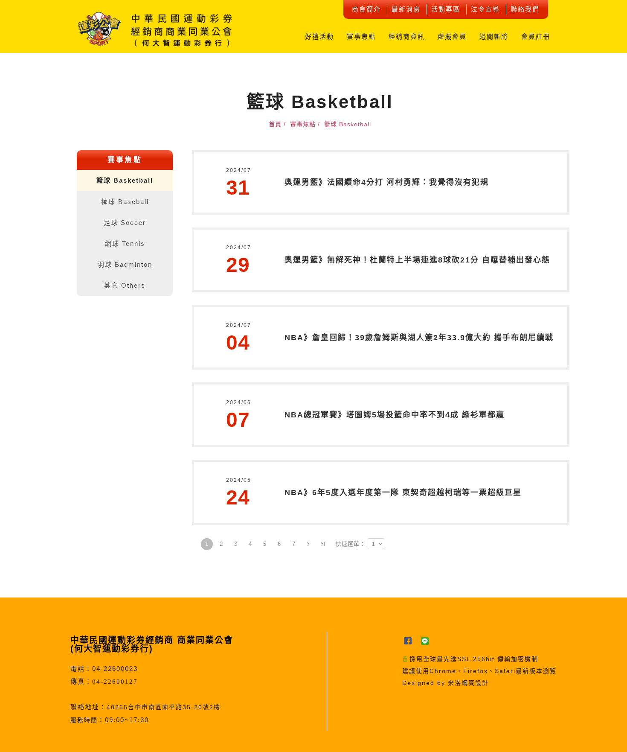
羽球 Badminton (125, 264)
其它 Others (124, 285)
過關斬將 (493, 36)
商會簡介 (366, 9)
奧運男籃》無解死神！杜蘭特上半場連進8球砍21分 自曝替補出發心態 (417, 260)
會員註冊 (535, 36)
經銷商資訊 (407, 36)
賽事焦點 (361, 36)
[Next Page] (308, 544)
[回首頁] (156, 29)
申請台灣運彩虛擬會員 (614, 270)
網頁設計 (475, 682)
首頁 (275, 124)
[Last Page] (323, 544)
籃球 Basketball (124, 180)
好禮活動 (319, 36)
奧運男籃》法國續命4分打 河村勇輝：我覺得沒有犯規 (386, 182)
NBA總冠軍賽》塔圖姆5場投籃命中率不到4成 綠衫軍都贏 (394, 415)
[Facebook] (410, 641)
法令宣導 (485, 9)
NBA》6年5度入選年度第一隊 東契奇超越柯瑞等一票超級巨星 (403, 492)
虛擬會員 (452, 36)
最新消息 (406, 9)
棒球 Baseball (125, 201)
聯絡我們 (525, 9)
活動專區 (445, 9)
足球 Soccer (125, 222)
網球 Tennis (125, 243)
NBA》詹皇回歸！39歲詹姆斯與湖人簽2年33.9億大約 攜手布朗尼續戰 (419, 337)
